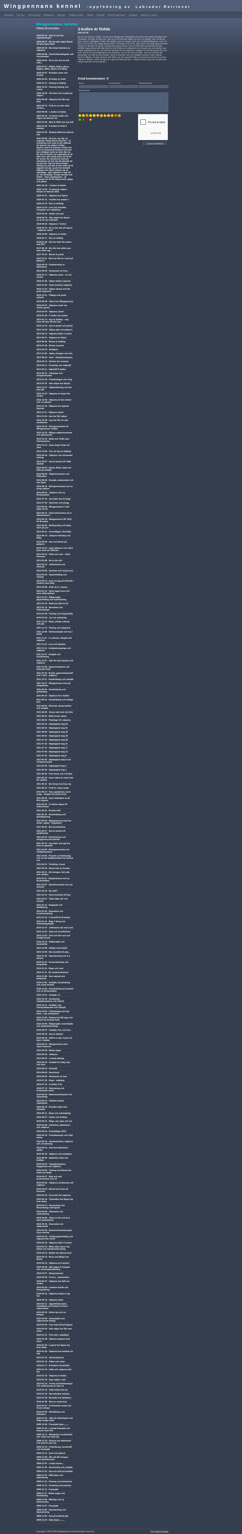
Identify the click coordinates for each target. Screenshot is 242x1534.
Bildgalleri (49, 15)
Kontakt (100, 15)
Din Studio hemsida (159, 1531)
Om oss (21, 15)
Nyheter (61, 15)
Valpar (90, 15)
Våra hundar (34, 15)
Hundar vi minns (149, 15)
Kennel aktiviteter (116, 15)
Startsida (9, 15)
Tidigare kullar (76, 15)
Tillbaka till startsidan (47, 28)
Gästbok (133, 15)
